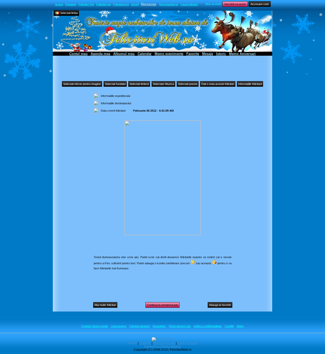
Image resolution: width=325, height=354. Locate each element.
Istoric (221, 54)
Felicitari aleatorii (139, 326)
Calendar (145, 54)
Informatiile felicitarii (250, 83)
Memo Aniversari (242, 54)
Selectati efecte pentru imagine (82, 83)
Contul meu (78, 54)
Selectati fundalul (115, 83)
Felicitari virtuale (164, 343)
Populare (70, 4)
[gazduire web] (162, 338)
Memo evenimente (169, 54)
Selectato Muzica (163, 83)
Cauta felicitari (189, 4)
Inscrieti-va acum (235, 4)
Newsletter (159, 326)
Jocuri (135, 4)
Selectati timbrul (139, 83)
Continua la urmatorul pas (162, 304)
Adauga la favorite (220, 304)
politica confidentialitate (208, 326)
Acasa (59, 4)
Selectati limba (68, 12)
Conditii (229, 326)
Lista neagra (118, 326)
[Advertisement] (162, 67)
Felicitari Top (86, 4)
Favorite (192, 54)
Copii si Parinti (187, 343)
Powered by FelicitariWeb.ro (162, 346)
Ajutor (240, 326)
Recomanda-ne (168, 4)
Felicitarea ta (121, 4)
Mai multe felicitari (105, 304)
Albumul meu (124, 54)
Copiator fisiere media (94, 326)
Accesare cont (259, 4)
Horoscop (148, 4)
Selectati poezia (187, 83)
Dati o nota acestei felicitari (217, 83)
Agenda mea (100, 54)
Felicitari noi (103, 4)
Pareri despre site (180, 326)
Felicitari (145, 343)
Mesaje (207, 54)
